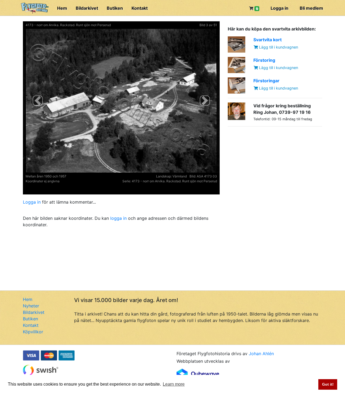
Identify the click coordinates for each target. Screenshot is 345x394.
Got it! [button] (328, 384)
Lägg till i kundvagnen (278, 47)
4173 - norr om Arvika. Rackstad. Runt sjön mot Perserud (68, 25)
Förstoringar (266, 80)
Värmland (179, 176)
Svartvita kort (267, 39)
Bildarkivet (87, 8)
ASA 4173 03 (207, 176)
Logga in (279, 8)
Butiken (115, 8)
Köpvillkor (33, 331)
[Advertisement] (268, 164)
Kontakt (140, 8)
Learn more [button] (174, 384)
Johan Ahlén (261, 353)
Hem (62, 8)
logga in (118, 218)
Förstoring (264, 60)
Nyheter (31, 306)
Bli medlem (311, 8)
